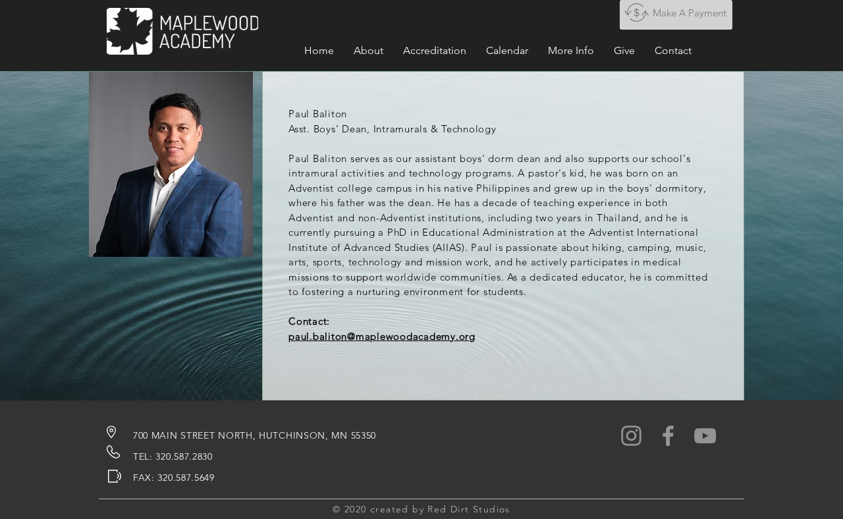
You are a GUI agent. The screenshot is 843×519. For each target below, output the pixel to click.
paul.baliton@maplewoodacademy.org (382, 336)
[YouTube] (705, 435)
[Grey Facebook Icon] (668, 435)
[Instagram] (631, 435)
